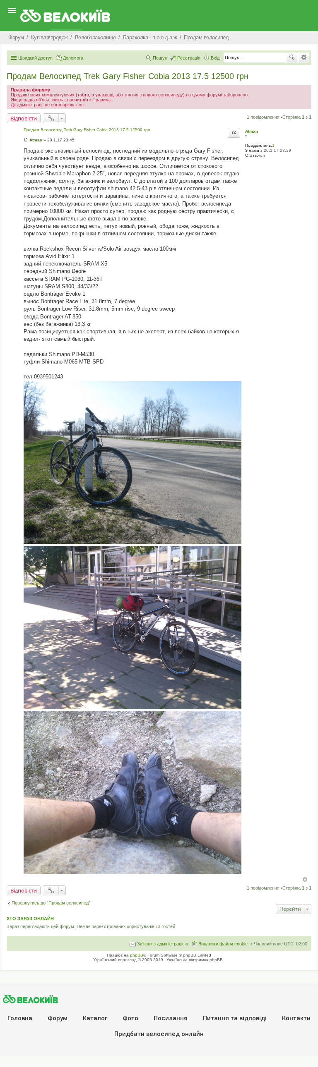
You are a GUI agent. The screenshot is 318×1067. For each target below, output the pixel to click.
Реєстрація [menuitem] (188, 57)
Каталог (95, 1018)
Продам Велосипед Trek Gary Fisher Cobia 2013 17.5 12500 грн (127, 76)
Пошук (292, 57)
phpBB (136, 955)
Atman (251, 131)
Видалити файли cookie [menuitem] (223, 943)
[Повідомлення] (26, 140)
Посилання (171, 1018)
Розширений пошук (303, 57)
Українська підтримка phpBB (194, 959)
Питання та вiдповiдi (235, 1018)
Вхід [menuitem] (215, 57)
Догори (305, 879)
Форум (57, 1018)
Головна (19, 1018)
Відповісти (23, 118)
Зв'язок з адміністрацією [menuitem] (162, 943)
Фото (130, 1018)
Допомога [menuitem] (73, 57)
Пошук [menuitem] (160, 57)
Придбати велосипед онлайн (159, 1034)
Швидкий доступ (35, 57)
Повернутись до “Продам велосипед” (51, 902)
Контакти (296, 1018)
